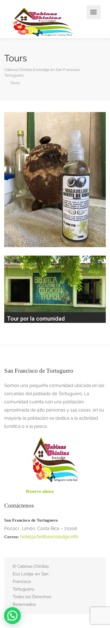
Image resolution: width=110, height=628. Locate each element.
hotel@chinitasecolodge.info (49, 536)
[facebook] (75, 585)
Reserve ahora (40, 491)
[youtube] (93, 585)
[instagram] (84, 585)
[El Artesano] (55, 179)
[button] (12, 615)
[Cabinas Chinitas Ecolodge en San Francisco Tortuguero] (42, 22)
